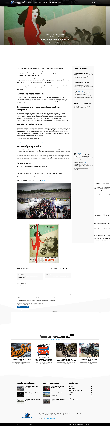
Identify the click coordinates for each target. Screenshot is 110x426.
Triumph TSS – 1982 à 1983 (81, 164)
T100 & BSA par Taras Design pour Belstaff (32, 393)
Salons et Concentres (50, 34)
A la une (75, 91)
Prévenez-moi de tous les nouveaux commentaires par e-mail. (30, 303)
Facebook (44, 180)
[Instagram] (93, 2)
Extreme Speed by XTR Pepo (58, 399)
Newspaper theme (25, 424)
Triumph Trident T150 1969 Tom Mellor (32, 400)
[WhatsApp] (69, 268)
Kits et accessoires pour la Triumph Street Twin (57, 387)
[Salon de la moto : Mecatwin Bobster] (89, 350)
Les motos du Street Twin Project (57, 393)
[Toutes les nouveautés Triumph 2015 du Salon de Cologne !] (43, 350)
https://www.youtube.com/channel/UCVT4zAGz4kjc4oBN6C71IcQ (33, 142)
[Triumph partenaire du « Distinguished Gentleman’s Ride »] (66, 350)
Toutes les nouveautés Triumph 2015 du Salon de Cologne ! (44, 359)
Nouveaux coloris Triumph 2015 (61, 276)
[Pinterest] (66, 268)
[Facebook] (91, 2)
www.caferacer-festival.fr (45, 176)
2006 (75, 153)
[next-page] (56, 368)
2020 (75, 71)
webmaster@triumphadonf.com (50, 418)
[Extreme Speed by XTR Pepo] (46, 401)
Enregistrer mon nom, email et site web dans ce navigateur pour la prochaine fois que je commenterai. (37, 300)
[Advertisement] (55, 56)
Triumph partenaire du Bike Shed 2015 (21, 359)
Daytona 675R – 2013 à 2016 (81, 103)
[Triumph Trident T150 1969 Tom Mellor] (20, 401)
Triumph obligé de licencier (81, 82)
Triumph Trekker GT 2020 (81, 73)
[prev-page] (53, 368)
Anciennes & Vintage (78, 162)
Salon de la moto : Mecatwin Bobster (89, 359)
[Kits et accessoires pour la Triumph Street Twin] (46, 388)
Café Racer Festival (24, 268)
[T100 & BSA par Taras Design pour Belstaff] (20, 394)
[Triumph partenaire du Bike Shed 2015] (21, 350)
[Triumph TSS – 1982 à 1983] (20, 388)
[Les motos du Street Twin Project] (46, 394)
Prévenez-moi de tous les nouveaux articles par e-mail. (29, 304)
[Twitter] (95, 2)
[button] (97, 2)
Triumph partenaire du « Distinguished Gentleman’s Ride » (66, 359)
